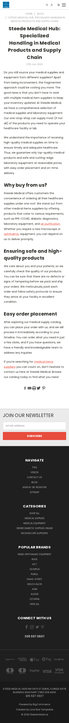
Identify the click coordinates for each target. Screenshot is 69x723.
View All (34, 604)
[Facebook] (25, 388)
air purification (50, 224)
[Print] (34, 388)
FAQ (34, 467)
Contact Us (34, 477)
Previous (6, 719)
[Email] (29, 388)
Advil (34, 559)
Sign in (26, 487)
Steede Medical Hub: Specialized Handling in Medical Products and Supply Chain (34, 43)
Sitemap (34, 492)
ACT (34, 564)
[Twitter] (38, 388)
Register (41, 487)
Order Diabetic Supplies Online (34, 528)
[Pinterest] (44, 388)
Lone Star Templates (41, 709)
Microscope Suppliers (34, 533)
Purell (34, 574)
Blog (34, 482)
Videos (34, 472)
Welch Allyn (34, 584)
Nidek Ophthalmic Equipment (34, 554)
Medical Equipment (34, 523)
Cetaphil (35, 599)
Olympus (35, 569)
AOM (34, 589)
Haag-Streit (34, 579)
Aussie (35, 594)
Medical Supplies (34, 518)
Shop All (34, 513)
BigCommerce (41, 704)
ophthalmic (11, 234)
